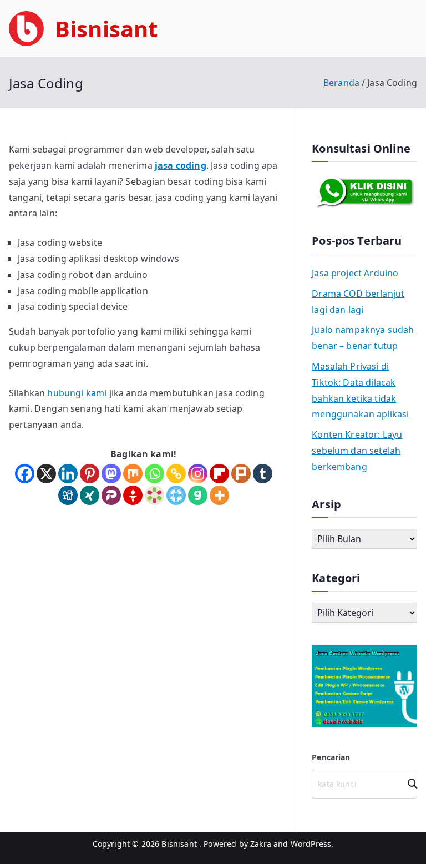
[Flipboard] (219, 473)
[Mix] (133, 473)
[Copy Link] (176, 473)
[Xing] (89, 495)
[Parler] (111, 495)
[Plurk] (241, 473)
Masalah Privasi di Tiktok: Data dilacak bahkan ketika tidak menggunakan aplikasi (360, 390)
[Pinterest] (89, 473)
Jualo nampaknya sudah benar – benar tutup (363, 338)
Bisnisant (106, 28)
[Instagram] (197, 473)
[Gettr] (133, 495)
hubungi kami (76, 393)
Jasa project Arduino (355, 273)
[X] (46, 473)
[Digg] (68, 495)
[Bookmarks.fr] (154, 495)
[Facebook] (24, 473)
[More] (219, 495)
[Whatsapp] (154, 473)
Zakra (260, 843)
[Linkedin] (68, 473)
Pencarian (331, 757)
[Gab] (197, 495)
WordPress (311, 843)
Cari (409, 784)
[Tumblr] (262, 473)
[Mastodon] (111, 473)
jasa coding (180, 165)
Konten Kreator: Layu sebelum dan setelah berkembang (357, 450)
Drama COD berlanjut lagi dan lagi (358, 301)
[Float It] (176, 495)
